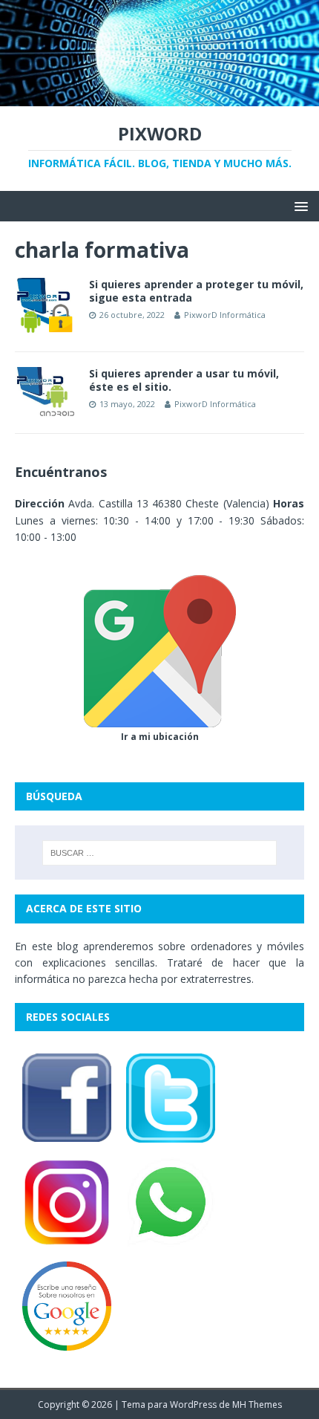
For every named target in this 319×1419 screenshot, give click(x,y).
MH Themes (257, 1404)
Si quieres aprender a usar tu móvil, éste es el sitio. (184, 380)
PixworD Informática (225, 314)
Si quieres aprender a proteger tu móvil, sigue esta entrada (196, 291)
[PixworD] (159, 98)
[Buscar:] (160, 853)
